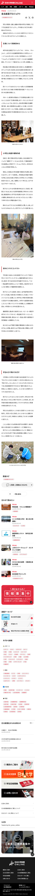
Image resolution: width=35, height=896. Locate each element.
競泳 (27, 659)
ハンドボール (7, 676)
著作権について (22, 885)
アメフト (20, 678)
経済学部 (6, 701)
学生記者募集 (6, 875)
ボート (25, 649)
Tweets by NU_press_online (10, 825)
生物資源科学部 (8, 706)
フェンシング (12, 659)
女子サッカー (7, 681)
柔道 (5, 652)
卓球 (19, 673)
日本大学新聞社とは (23, 878)
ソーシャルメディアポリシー (24, 887)
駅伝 (5, 690)
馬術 (10, 661)
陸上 (5, 654)
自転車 (16, 654)
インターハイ (20, 690)
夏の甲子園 (12, 690)
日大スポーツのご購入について (10, 813)
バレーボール (25, 673)
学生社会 (31, 7)
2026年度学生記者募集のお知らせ (11, 739)
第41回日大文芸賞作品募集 (9, 748)
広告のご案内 (5, 803)
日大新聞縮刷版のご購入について (10, 808)
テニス (13, 673)
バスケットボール (21, 676)
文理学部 (22, 706)
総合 (7, 7)
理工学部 (6, 704)
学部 (11, 7)
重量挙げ (6, 664)
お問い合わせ (6, 878)
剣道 (5, 661)
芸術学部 (27, 704)
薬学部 (29, 709)
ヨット (11, 654)
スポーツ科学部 (21, 709)
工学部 (13, 709)
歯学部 (6, 711)
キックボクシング (8, 656)
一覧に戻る (17, 494)
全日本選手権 (16, 692)
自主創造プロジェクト (7, 17)
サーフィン (23, 654)
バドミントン (7, 678)
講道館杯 (24, 692)
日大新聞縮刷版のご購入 (24, 873)
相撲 (15, 656)
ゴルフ (14, 676)
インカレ (27, 690)
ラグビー (14, 678)
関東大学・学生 (8, 692)
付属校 (15, 7)
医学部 (15, 706)
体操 (10, 652)
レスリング (17, 652)
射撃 (29, 654)
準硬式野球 (7, 673)
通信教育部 (7, 709)
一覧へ (31, 723)
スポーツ (21, 7)
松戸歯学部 (12, 711)
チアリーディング (18, 661)
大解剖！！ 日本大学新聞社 (9, 730)
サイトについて (7, 885)
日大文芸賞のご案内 (8, 873)
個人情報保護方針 (7, 887)
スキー (12, 649)
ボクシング (19, 649)
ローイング (24, 652)
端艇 (20, 656)
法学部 (20, 704)
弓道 (25, 661)
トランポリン (20, 659)
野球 (14, 681)
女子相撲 (26, 656)
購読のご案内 (6, 870)
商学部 (19, 711)
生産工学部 (13, 704)
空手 (5, 659)
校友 (26, 7)
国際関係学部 (23, 701)
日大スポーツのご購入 (23, 875)
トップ (2, 7)
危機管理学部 (14, 701)
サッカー (28, 681)
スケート (6, 649)
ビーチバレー (20, 681)
